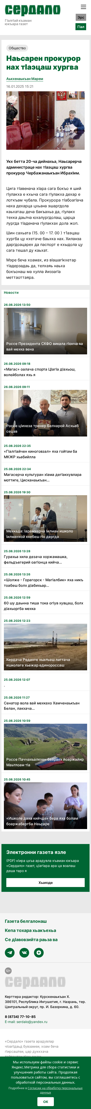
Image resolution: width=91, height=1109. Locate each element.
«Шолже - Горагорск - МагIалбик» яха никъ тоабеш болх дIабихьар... (43, 583)
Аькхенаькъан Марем (24, 79)
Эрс (81, 17)
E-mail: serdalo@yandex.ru (26, 1022)
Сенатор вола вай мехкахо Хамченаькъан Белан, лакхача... (42, 706)
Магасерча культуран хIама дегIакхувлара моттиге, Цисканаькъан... (43, 477)
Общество (17, 48)
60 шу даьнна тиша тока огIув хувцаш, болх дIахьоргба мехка (43, 606)
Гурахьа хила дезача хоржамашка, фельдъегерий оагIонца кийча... (35, 559)
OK (45, 1101)
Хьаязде (46, 882)
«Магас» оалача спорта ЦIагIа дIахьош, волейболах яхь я (39, 372)
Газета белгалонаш (26, 921)
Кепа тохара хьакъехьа (30, 930)
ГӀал (80, 27)
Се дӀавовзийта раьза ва (31, 939)
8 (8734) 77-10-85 (20, 1017)
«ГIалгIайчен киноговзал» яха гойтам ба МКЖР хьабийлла (40, 454)
